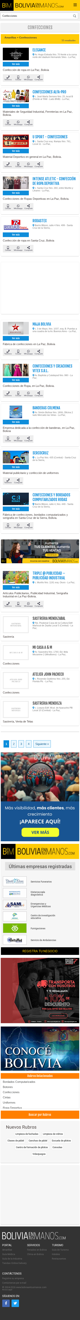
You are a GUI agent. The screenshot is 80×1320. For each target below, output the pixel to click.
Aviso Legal (7, 1290)
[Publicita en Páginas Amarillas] (40, 551)
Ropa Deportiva (12, 1107)
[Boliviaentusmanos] (7, 5)
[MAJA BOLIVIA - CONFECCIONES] (16, 328)
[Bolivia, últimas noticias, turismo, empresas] (34, 1238)
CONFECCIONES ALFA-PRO (49, 92)
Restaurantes (59, 1258)
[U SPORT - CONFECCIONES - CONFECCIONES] (16, 141)
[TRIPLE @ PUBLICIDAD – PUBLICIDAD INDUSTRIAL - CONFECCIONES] (16, 577)
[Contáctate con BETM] (40, 797)
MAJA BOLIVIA (42, 324)
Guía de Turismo (60, 1250)
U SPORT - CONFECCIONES (50, 137)
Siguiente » (42, 743)
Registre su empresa (13, 1278)
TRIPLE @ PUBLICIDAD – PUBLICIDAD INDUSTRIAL (49, 575)
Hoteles (56, 1254)
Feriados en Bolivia (37, 1250)
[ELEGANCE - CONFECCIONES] (16, 54)
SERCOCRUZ (41, 453)
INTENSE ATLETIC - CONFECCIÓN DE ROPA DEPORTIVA (54, 181)
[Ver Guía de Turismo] (40, 1049)
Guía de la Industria (12, 1258)
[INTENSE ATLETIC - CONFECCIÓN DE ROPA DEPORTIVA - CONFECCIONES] (16, 183)
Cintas (7, 1097)
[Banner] (40, 991)
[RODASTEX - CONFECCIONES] (16, 225)
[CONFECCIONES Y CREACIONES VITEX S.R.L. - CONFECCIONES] (16, 370)
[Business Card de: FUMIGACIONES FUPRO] (30, 932)
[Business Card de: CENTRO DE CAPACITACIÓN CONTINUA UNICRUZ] (30, 920)
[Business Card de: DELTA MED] (30, 944)
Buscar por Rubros (40, 1115)
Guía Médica (8, 1254)
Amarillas (7, 1250)
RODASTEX (40, 220)
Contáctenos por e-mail (14, 1283)
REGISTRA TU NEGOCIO (40, 951)
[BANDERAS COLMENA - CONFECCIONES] (16, 412)
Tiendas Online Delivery (14, 1263)
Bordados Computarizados (19, 1081)
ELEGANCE (39, 50)
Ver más (16, 64)
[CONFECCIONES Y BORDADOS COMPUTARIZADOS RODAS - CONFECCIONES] (16, 499)
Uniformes (9, 1102)
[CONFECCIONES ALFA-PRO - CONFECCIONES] (16, 96)
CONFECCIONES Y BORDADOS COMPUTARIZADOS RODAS (51, 497)
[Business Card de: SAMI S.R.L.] (30, 909)
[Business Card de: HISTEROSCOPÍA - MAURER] (30, 897)
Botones (8, 1087)
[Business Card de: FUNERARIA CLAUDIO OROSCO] (30, 885)
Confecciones (11, 1092)
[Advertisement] (40, 288)
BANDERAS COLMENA (46, 408)
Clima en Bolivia (35, 1254)
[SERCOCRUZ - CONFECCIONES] (16, 457)
